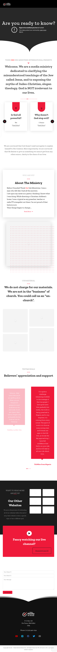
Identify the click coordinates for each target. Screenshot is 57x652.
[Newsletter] (39, 636)
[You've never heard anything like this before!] (7, 4)
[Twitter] (33, 636)
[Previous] (4, 121)
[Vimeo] (22, 636)
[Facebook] (28, 636)
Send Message (7, 592)
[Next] (52, 121)
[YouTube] (16, 636)
